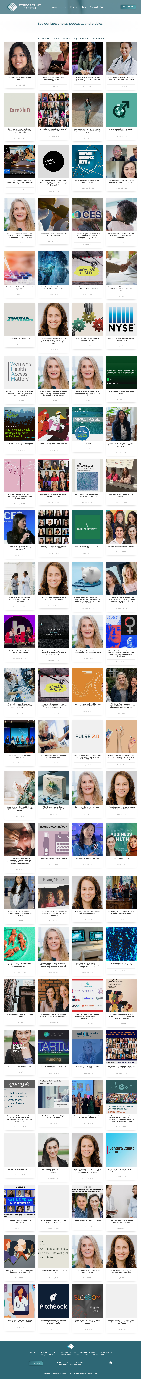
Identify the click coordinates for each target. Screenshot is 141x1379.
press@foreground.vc (76, 1362)
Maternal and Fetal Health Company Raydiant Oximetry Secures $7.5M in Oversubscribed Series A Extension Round (19, 861)
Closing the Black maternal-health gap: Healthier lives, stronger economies (121, 235)
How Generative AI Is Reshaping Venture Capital (87, 181)
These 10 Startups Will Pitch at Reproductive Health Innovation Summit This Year (87, 1016)
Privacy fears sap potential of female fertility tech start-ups (121, 808)
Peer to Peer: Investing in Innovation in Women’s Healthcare (87, 1117)
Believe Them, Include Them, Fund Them (121, 392)
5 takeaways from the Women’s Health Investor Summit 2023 (20, 1321)
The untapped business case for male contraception (121, 130)
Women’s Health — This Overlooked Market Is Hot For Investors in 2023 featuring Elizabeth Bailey (87, 1171)
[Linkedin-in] (110, 1362)
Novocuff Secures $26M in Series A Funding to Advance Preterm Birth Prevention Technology (121, 757)
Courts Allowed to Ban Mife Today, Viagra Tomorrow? (87, 1271)
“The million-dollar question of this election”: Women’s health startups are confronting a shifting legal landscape (121, 653)
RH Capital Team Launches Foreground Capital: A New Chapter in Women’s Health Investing (121, 705)
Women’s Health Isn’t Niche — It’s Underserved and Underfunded (121, 181)
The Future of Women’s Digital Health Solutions (53, 1117)
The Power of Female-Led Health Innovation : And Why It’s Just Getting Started (19, 130)
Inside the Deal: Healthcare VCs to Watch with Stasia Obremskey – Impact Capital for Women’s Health (20, 235)
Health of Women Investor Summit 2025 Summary (121, 339)
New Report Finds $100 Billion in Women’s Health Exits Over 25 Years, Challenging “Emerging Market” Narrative (53, 183)
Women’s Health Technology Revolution (20, 756)
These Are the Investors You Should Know (53, 1271)
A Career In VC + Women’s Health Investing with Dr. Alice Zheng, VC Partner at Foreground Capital (87, 79)
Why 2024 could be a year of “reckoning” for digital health (121, 964)
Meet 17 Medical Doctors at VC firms (87, 1221)
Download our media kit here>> (70, 1365)
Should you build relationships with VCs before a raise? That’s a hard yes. (121, 288)
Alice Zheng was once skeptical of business (20, 1015)
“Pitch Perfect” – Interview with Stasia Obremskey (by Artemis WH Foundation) (87, 393)
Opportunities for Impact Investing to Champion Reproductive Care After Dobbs (121, 1322)
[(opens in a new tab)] (19, 58)
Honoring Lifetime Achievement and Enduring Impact (87, 912)
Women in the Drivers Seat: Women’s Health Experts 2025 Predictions (20, 599)
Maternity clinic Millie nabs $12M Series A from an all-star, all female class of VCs (121, 445)
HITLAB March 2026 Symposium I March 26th (19, 78)
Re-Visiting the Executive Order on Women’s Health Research (121, 912)
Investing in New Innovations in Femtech (121, 495)
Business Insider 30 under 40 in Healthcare (20, 1221)
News (83, 7)
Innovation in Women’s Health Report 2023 (87, 1067)
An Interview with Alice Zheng (19, 1169)
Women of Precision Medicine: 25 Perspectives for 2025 (53, 547)
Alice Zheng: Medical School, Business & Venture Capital (53, 808)
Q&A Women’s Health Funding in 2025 (87, 547)
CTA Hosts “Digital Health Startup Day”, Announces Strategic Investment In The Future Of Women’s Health (87, 236)
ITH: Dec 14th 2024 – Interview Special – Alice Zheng (20, 651)
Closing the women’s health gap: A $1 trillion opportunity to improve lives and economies (121, 1016)
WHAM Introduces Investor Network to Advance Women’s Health (87, 288)
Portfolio (73, 7)
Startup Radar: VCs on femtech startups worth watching (121, 1271)
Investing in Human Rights (20, 338)
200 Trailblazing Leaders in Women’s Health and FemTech (53, 130)
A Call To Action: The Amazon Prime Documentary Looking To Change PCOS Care (53, 913)
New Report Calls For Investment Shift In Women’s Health (53, 288)
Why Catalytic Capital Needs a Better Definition (87, 339)
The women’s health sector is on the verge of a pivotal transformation (53, 444)
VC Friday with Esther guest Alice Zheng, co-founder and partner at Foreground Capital (53, 652)
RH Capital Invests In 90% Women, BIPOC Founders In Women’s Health (53, 1015)
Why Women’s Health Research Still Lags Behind (19, 288)
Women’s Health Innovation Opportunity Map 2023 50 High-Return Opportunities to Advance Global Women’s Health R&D (121, 1118)
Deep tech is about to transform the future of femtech (53, 234)
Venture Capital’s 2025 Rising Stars (121, 546)
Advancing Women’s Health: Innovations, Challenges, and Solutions (20, 548)
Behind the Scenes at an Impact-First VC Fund (87, 808)
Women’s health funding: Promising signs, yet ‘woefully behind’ (19, 1271)
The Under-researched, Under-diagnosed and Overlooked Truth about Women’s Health (19, 705)
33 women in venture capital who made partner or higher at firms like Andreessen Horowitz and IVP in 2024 (121, 600)
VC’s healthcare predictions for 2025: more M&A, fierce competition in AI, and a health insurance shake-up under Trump (87, 600)
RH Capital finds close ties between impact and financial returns (121, 1170)
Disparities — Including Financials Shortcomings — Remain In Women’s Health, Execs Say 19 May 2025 (54, 340)
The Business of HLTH (121, 858)
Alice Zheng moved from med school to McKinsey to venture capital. (53, 1171)
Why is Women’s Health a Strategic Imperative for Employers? (20, 444)
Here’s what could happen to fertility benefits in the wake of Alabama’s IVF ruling (19, 965)
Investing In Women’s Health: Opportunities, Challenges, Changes (87, 651)
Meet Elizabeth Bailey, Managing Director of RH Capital (53, 1221)
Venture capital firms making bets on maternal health (54, 756)
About (55, 7)
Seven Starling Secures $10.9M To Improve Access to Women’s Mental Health (19, 808)
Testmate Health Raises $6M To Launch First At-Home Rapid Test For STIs (19, 913)
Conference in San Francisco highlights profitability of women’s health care (20, 182)
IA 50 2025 (87, 443)
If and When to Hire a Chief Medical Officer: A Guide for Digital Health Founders (121, 79)
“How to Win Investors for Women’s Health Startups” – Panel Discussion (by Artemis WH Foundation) (53, 393)
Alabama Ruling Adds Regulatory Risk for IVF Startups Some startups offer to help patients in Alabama (53, 965)
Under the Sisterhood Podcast (19, 1066)
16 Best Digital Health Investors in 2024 (53, 1067)
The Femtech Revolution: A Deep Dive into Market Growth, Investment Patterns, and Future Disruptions (19, 1118)
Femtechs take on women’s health (53, 858)
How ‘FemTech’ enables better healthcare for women (121, 1221)
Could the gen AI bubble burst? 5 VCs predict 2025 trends (53, 598)
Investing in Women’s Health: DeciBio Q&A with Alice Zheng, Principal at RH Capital (87, 965)
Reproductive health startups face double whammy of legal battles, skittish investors (54, 1322)
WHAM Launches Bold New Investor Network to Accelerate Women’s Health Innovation (19, 393)
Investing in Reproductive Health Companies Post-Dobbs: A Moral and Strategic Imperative (53, 705)
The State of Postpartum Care (87, 858)
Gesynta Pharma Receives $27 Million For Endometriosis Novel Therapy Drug (20, 496)
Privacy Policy (92, 1373)
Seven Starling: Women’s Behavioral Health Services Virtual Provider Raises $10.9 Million (87, 757)
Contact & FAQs (96, 7)
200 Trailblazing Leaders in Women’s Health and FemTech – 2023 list (121, 1067)
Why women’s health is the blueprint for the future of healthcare (53, 79)
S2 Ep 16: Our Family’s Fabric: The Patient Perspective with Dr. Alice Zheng (87, 1322)
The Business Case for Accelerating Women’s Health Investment (87, 495)
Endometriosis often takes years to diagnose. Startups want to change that (87, 130)
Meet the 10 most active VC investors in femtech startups (87, 705)
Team (64, 7)
